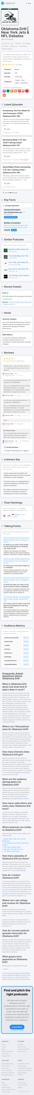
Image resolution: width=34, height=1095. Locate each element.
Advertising (5, 1068)
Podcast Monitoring (7, 1075)
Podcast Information (24, 1049)
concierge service (7, 893)
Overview (20, 1044)
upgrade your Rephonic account (17, 975)
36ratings (19, 64)
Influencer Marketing (8, 1072)
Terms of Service (23, 1085)
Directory (4, 1085)
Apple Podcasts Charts (8, 1089)
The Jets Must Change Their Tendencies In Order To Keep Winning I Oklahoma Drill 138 (17, 599)
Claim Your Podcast (7, 1051)
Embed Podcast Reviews (22, 1073)
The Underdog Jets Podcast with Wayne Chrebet (19, 256)
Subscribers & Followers (25, 1068)
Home (3, 1044)
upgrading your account (21, 798)
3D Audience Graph (23, 1063)
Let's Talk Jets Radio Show (19, 262)
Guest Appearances (8, 1063)
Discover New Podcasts (25, 1070)
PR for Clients (6, 1066)
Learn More (17, 1027)
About (3, 1049)
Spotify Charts (6, 1092)
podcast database (20, 870)
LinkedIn (20, 1087)
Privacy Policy (22, 1082)
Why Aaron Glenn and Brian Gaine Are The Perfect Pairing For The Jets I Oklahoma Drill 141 (16, 540)
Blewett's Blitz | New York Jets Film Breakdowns (19, 249)
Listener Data (22, 1047)
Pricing (4, 1047)
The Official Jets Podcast (18, 275)
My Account (5, 1053)
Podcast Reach (22, 1066)
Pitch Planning (22, 1051)
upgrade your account (21, 772)
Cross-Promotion (7, 1070)
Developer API (6, 1056)
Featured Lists (6, 1087)
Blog (3, 1082)
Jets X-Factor (7, 39)
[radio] (4, 64)
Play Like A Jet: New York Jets (19, 269)
